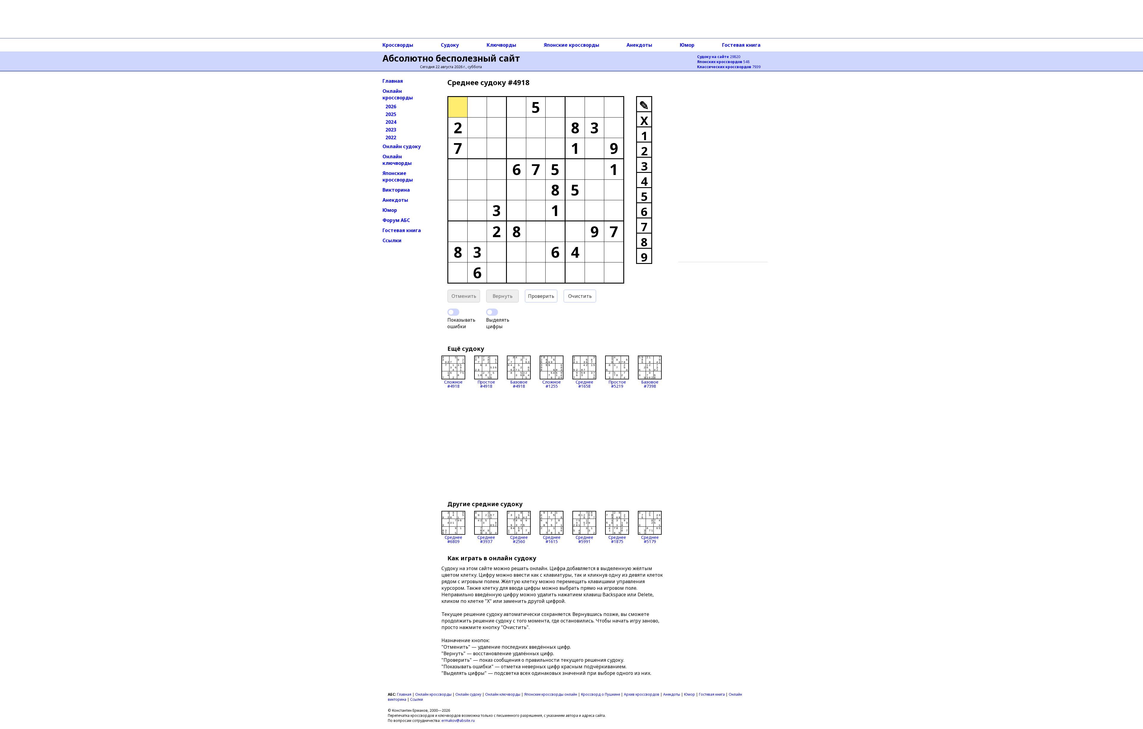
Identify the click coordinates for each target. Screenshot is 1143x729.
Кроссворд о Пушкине (600, 694)
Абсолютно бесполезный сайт (451, 58)
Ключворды (501, 45)
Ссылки (392, 240)
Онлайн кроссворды (397, 94)
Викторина (396, 190)
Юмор (687, 45)
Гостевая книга (741, 45)
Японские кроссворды (571, 45)
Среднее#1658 (584, 383)
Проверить (541, 296)
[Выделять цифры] (492, 312)
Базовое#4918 (518, 383)
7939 (729, 66)
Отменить (464, 296)
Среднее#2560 (519, 539)
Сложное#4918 (453, 383)
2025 (390, 114)
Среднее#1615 (551, 539)
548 (723, 61)
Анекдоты (639, 45)
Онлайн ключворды (397, 159)
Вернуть (503, 296)
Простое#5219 (617, 383)
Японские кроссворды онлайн (550, 694)
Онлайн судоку (401, 146)
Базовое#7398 (649, 383)
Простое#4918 (486, 383)
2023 (390, 129)
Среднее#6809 (453, 539)
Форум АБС (396, 220)
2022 (390, 137)
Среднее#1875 (617, 539)
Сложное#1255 (551, 383)
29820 (718, 56)
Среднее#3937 (486, 539)
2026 (390, 106)
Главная (392, 81)
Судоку (450, 45)
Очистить (580, 296)
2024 (390, 122)
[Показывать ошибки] (453, 312)
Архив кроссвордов (641, 694)
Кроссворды (397, 45)
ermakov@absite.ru (458, 720)
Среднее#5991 (584, 539)
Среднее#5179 (650, 539)
